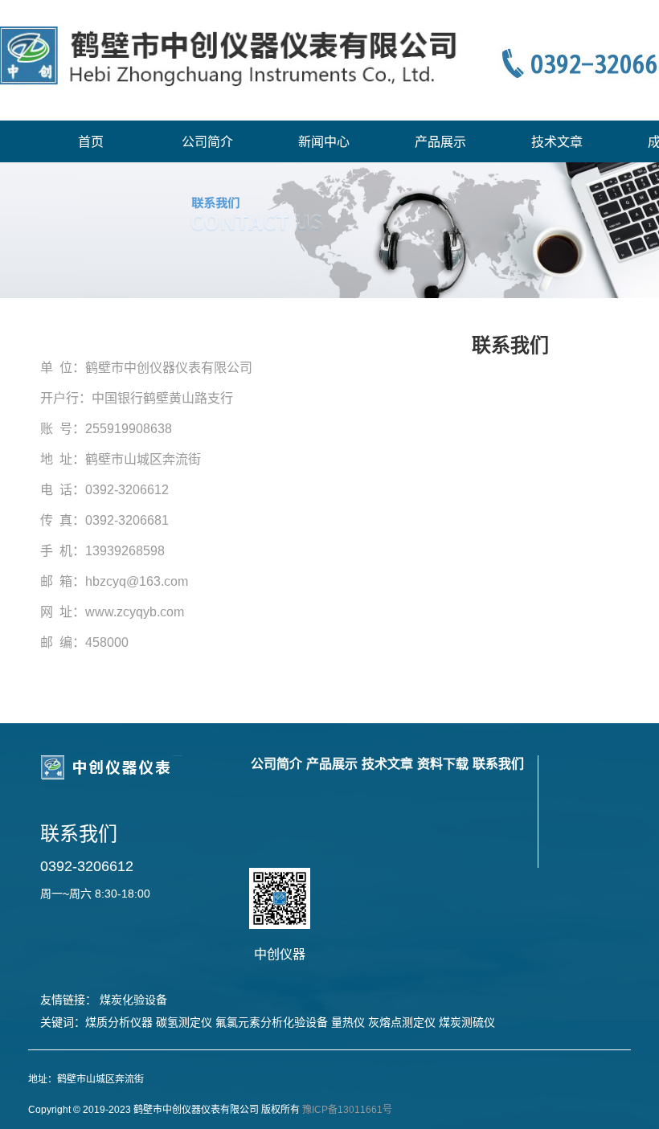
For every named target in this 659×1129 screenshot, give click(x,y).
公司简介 (207, 142)
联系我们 (498, 764)
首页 (91, 142)
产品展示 (440, 142)
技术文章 (557, 142)
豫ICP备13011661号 (347, 1109)
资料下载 (443, 764)
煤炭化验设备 (133, 999)
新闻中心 (324, 142)
